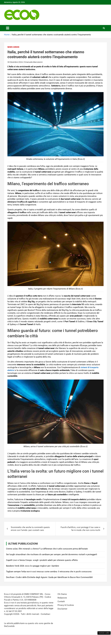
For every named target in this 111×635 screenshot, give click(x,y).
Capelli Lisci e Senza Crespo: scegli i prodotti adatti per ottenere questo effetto (42, 560)
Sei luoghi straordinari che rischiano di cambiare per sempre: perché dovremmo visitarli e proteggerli (51, 554)
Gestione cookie (104, 633)
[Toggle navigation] (7, 28)
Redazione (62, 598)
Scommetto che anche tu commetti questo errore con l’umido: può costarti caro (30, 528)
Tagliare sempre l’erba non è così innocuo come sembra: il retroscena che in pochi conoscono (49, 571)
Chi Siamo (62, 594)
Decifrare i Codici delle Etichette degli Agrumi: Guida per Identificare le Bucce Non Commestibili (49, 577)
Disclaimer (62, 609)
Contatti (61, 601)
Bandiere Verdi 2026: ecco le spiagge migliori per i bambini (32, 566)
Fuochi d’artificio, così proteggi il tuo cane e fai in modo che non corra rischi (80, 528)
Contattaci (45, 614)
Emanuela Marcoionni (33, 62)
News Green (13, 47)
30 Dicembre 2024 (15, 62)
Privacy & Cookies (66, 605)
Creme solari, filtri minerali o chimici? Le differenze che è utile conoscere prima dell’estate (47, 549)
